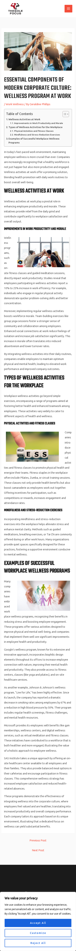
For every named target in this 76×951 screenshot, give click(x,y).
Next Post (38, 850)
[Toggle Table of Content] (64, 114)
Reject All (38, 943)
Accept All (38, 922)
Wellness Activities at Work (24, 119)
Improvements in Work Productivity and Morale (38, 123)
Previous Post (38, 840)
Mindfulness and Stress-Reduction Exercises (37, 134)
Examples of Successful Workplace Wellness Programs (33, 140)
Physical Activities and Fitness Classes (33, 131)
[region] (38, 921)
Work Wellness (15, 104)
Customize (38, 932)
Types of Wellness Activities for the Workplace (35, 127)
